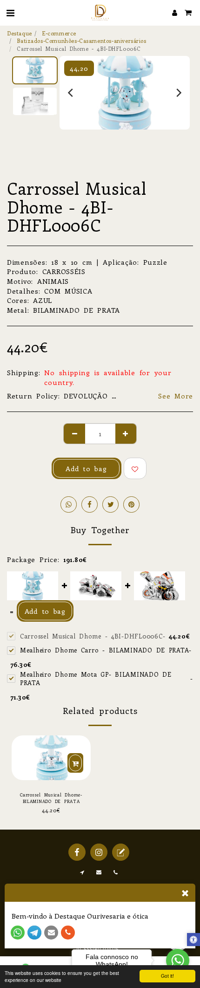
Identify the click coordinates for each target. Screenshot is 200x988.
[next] (178, 93)
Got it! (167, 975)
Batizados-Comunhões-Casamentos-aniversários (81, 40)
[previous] (71, 93)
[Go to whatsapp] (177, 960)
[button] (10, 12)
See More (175, 395)
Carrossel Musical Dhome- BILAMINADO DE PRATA (51, 798)
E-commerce (59, 33)
